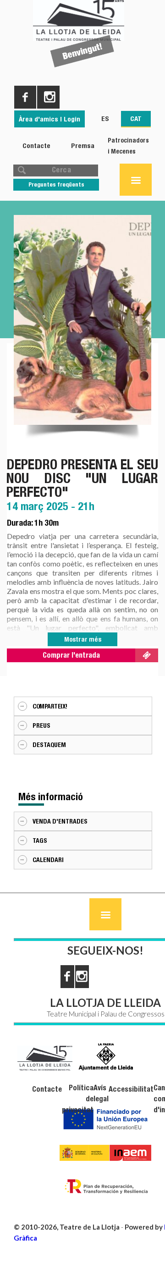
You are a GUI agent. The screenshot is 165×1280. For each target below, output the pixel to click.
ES (105, 118)
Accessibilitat (131, 1089)
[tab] (83, 706)
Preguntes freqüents (56, 184)
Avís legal (101, 1093)
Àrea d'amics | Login (49, 119)
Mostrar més (82, 639)
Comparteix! (50, 706)
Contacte (36, 145)
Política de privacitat (78, 1098)
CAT (136, 118)
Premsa (82, 145)
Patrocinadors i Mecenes (128, 146)
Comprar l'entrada (71, 655)
